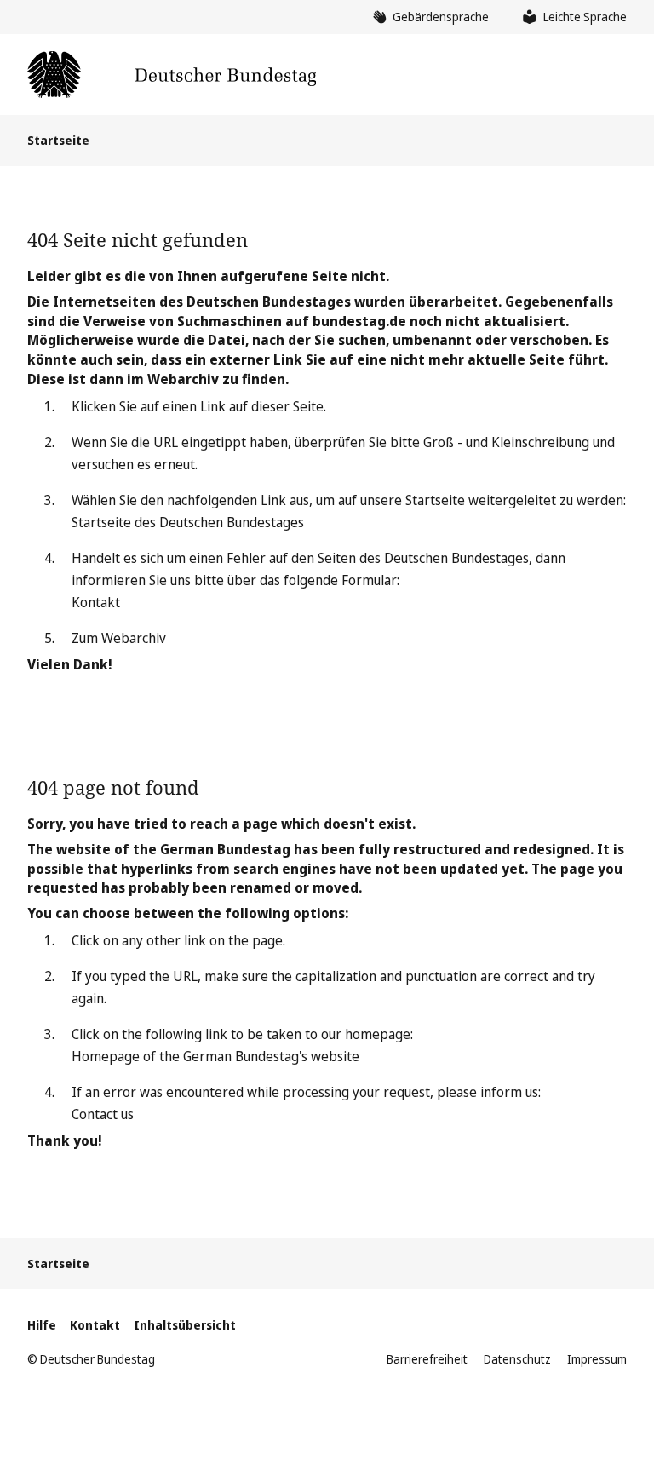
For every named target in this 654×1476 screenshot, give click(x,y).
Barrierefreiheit (427, 1359)
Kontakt (96, 602)
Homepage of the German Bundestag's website (215, 1056)
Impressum (597, 1359)
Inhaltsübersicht (185, 1325)
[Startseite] (171, 74)
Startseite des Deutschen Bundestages (188, 522)
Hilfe (41, 1325)
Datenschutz (517, 1359)
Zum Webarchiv (119, 638)
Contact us (103, 1114)
